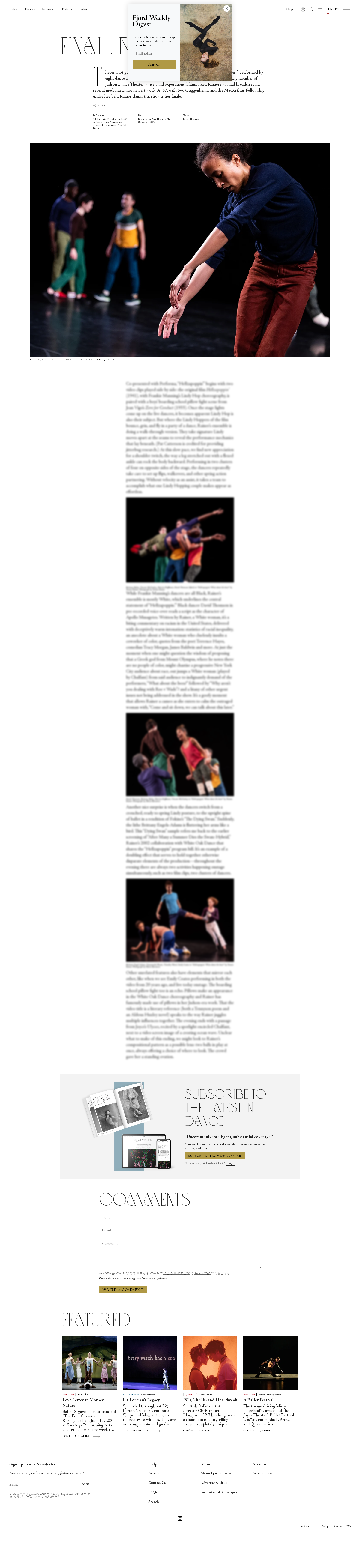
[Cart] (320, 9)
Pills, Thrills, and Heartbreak (210, 1400)
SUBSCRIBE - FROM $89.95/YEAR (214, 1156)
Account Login (264, 1473)
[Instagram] (180, 1519)
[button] (290, 9)
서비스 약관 (202, 1273)
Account (155, 1473)
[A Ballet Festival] (270, 1363)
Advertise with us (213, 1483)
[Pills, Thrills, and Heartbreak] (210, 1363)
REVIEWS (68, 1395)
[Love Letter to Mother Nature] (89, 1363)
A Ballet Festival (258, 1400)
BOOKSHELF (131, 1395)
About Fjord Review (215, 1473)
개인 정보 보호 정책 (176, 1273)
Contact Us (157, 1483)
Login (230, 1163)
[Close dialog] (227, 8)
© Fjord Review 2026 (336, 1526)
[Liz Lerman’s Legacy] (150, 1363)
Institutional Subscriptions (221, 1492)
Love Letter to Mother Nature (83, 1403)
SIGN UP (154, 64)
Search (153, 1502)
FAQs (152, 1492)
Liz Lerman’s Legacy (141, 1400)
